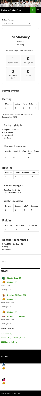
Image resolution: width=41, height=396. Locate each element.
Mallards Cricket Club (11, 10)
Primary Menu (38, 10)
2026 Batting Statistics (9, 342)
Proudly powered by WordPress (10, 393)
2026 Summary (6, 334)
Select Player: (8, 20)
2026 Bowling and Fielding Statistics (14, 338)
